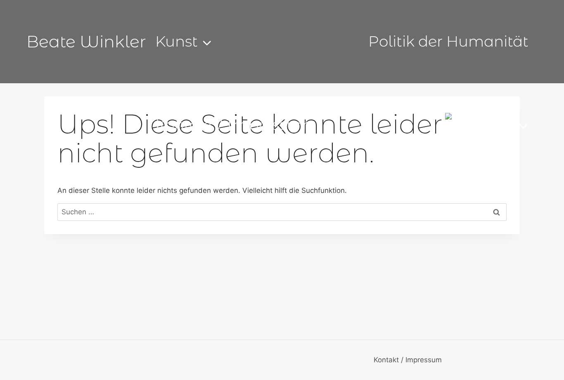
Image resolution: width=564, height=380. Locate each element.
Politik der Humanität (448, 41)
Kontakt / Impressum (233, 124)
